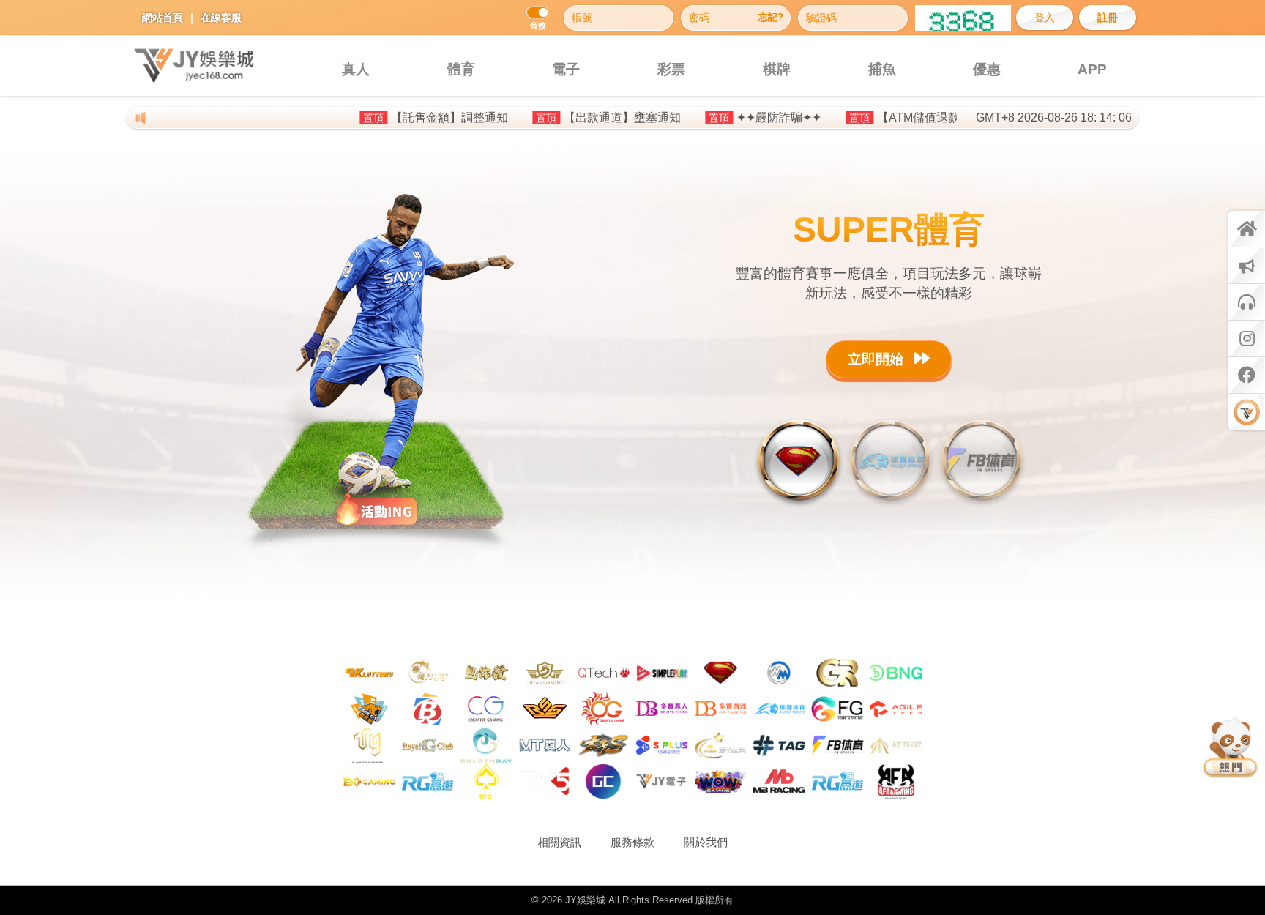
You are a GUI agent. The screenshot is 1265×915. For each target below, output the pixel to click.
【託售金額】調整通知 (398, 117)
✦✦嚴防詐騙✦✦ (727, 117)
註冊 (1107, 17)
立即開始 (877, 359)
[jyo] (1246, 412)
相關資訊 (559, 842)
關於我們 (706, 842)
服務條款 (632, 842)
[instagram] (1246, 339)
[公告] (1246, 265)
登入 (1044, 17)
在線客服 (221, 17)
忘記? (770, 17)
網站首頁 (162, 17)
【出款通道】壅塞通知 (571, 117)
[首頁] (1246, 229)
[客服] (1246, 302)
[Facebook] (1246, 375)
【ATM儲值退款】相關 (885, 117)
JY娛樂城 (585, 900)
